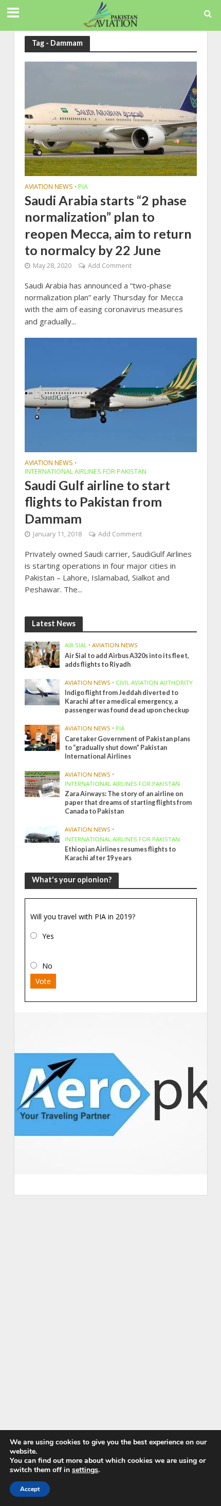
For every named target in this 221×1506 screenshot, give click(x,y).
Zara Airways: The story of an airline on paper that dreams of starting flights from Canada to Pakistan (128, 802)
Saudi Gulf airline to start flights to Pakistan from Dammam (97, 501)
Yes (48, 936)
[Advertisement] (110, 1315)
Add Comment (110, 265)
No (47, 966)
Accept (30, 1489)
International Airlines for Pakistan (85, 472)
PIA (83, 187)
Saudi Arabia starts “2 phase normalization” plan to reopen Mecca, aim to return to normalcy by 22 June (108, 225)
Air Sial (76, 645)
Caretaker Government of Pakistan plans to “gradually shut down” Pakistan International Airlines (127, 747)
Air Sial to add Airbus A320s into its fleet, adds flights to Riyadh (127, 660)
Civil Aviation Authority (154, 682)
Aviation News (49, 187)
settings (85, 1470)
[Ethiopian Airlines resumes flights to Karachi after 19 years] (42, 833)
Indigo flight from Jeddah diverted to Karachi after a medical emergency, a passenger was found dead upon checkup (127, 701)
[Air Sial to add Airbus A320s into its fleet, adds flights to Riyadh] (42, 654)
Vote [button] (43, 981)
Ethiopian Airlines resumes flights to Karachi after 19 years (120, 853)
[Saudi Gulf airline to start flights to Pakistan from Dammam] (111, 394)
